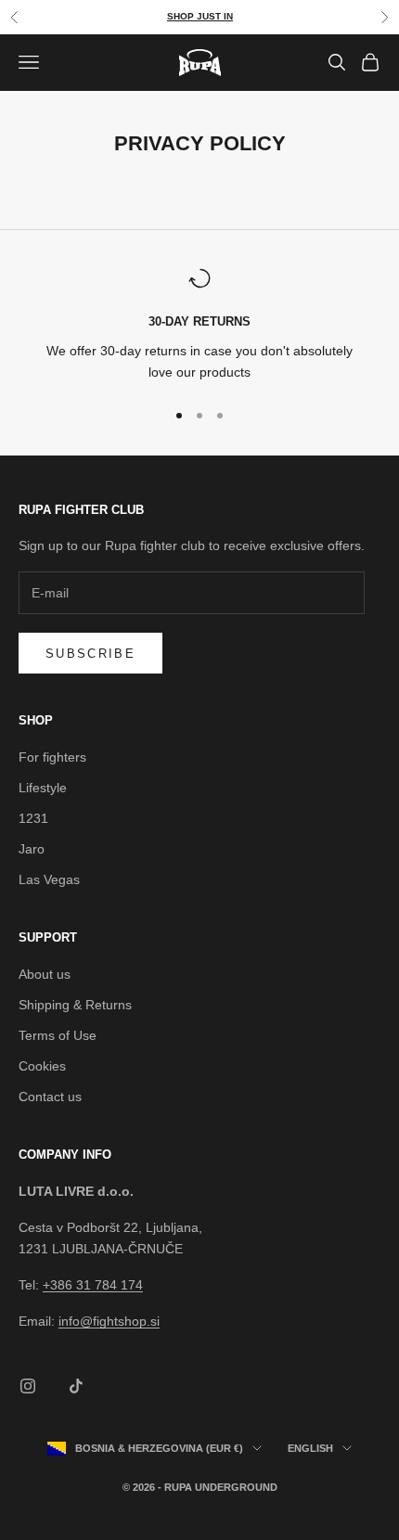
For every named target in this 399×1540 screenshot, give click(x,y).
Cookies (42, 1066)
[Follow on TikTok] (76, 1386)
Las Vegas (49, 879)
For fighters (52, 757)
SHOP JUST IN (200, 16)
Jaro (32, 848)
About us (45, 974)
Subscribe (90, 654)
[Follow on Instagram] (28, 1386)
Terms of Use (58, 1035)
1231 (33, 818)
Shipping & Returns (75, 1004)
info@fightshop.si (109, 1321)
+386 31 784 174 (93, 1284)
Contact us (50, 1096)
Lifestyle (43, 787)
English (310, 1448)
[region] (199, 325)
